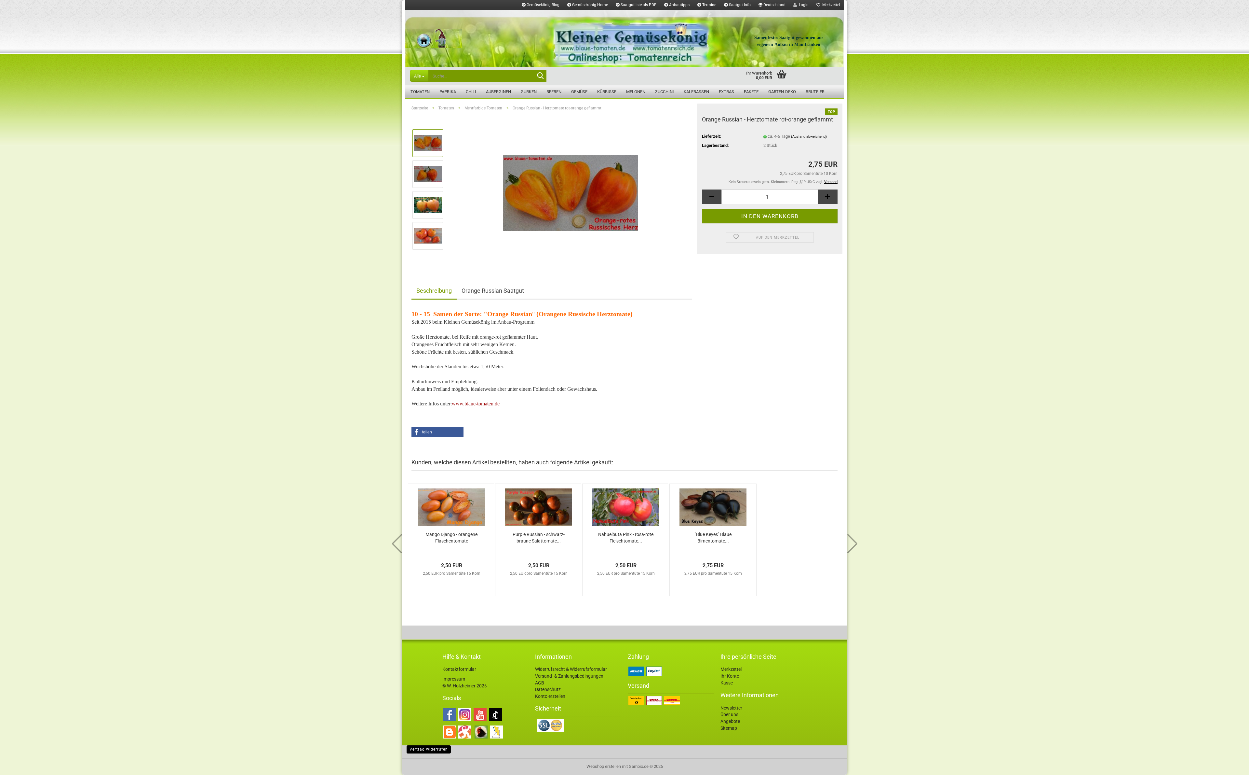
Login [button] (803, 5)
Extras (726, 91)
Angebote (730, 721)
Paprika (447, 91)
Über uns (729, 714)
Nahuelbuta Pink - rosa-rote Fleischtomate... (625, 537)
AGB (539, 682)
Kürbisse (606, 91)
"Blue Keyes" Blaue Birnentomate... (713, 537)
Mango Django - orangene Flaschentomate (451, 537)
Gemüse (579, 91)
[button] (772, 5)
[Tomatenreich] (624, 38)
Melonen (635, 91)
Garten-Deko (782, 91)
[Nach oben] (1231, 765)
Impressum (453, 679)
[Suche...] (540, 76)
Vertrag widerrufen (429, 749)
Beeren (553, 91)
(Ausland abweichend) (809, 136)
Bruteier (815, 91)
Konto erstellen (550, 696)
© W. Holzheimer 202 (463, 685)
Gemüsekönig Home (589, 5)
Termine (708, 5)
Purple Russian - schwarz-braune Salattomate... (539, 537)
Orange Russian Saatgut (493, 290)
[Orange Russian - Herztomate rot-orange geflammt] (570, 189)
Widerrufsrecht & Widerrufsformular (571, 669)
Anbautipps (679, 5)
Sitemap (728, 728)
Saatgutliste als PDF (638, 5)
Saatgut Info (739, 5)
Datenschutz (548, 689)
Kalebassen (696, 91)
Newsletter (731, 708)
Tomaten (420, 91)
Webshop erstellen (603, 766)
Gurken (529, 91)
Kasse (726, 682)
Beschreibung (434, 290)
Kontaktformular (459, 669)
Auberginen (498, 91)
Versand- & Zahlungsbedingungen (569, 676)
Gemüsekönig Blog (542, 5)
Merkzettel (830, 5)
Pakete (751, 91)
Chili (471, 91)
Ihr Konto (729, 676)
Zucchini (664, 91)
